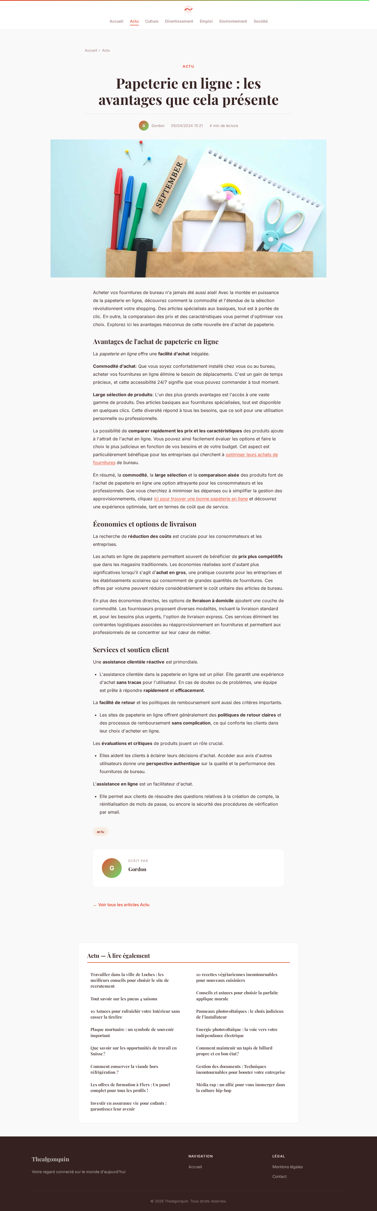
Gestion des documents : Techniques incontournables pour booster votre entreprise (240, 1069)
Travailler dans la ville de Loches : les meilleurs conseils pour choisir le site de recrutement (130, 980)
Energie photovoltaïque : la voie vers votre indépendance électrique (237, 1032)
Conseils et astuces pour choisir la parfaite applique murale (237, 995)
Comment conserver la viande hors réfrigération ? (124, 1069)
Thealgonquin (50, 1159)
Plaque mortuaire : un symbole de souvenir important (132, 1032)
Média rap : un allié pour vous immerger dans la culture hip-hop (240, 1087)
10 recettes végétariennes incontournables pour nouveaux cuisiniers (236, 977)
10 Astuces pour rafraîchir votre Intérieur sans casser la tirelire (135, 1014)
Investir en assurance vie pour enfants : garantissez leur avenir (128, 1106)
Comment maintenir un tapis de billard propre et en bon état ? (234, 1050)
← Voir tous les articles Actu (121, 904)
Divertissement (179, 21)
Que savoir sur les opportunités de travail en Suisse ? (134, 1050)
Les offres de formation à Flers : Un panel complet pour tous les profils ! (130, 1087)
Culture (151, 21)
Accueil (116, 21)
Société (261, 21)
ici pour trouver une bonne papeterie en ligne (201, 498)
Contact (279, 1176)
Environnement (233, 21)
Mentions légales (287, 1166)
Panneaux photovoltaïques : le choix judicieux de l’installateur (240, 1014)
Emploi (206, 21)
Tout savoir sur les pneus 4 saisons (124, 998)
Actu (134, 21)
